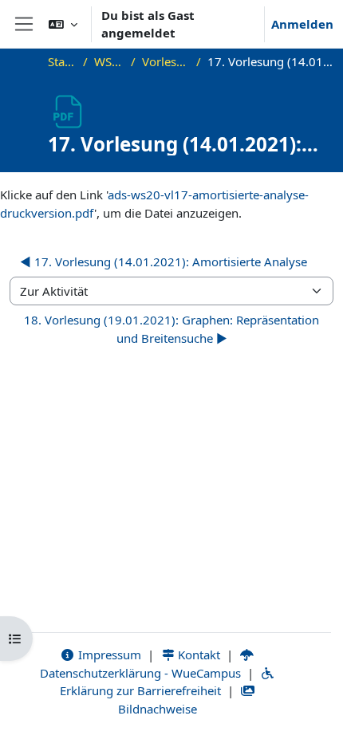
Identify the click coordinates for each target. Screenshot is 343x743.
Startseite (62, 61)
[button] (63, 24)
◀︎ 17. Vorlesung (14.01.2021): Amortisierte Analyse (163, 261)
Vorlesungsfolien (166, 61)
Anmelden (302, 24)
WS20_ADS (109, 61)
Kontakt (197, 654)
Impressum (108, 654)
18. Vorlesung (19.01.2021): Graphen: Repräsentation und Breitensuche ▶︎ (171, 329)
